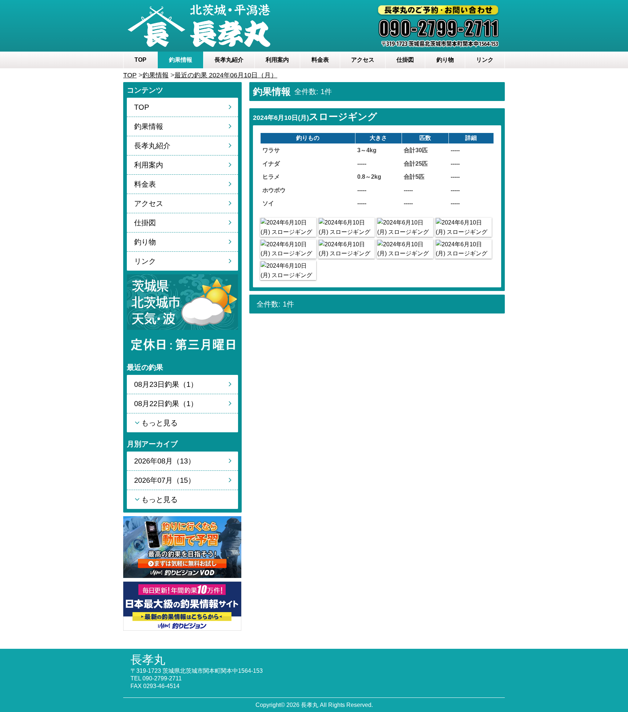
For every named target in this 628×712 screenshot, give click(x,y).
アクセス (362, 60)
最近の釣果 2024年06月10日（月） (225, 75)
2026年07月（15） (164, 480)
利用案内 (277, 60)
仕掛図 (405, 60)
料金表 (320, 60)
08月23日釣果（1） (166, 384)
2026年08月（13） (164, 461)
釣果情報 (180, 60)
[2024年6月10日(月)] (288, 227)
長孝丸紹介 (228, 60)
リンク (485, 60)
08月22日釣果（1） (166, 404)
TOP (140, 60)
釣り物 (445, 60)
